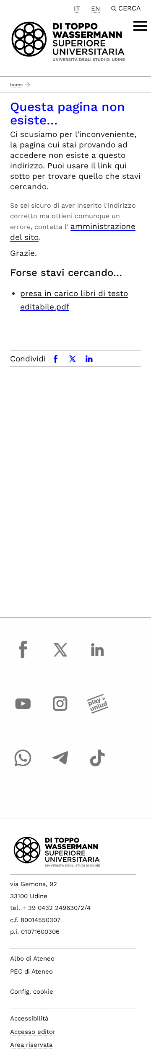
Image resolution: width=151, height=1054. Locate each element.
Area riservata (31, 1045)
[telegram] (60, 765)
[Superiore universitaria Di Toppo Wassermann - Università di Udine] (68, 41)
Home (16, 85)
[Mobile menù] (140, 26)
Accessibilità (29, 1018)
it (77, 9)
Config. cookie (31, 991)
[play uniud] (97, 711)
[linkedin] (97, 657)
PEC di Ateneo (31, 971)
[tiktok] (97, 765)
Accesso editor (32, 1032)
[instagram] (60, 711)
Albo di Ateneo (32, 958)
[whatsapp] (23, 765)
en (95, 9)
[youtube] (23, 711)
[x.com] (60, 657)
